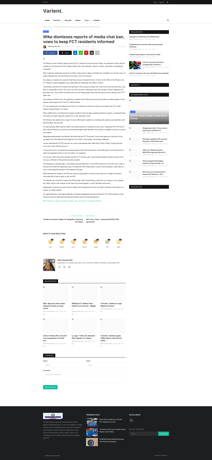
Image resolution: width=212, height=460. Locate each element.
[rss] (131, 420)
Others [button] (96, 20)
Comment (46, 370)
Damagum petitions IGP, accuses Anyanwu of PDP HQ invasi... (155, 140)
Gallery (68, 20)
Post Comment (50, 387)
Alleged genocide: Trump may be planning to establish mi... (155, 129)
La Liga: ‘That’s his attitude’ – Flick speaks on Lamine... (84, 337)
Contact (45, 2)
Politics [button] (56, 20)
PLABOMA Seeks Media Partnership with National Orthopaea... (111, 440)
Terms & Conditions (160, 455)
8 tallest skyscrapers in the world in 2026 (144, 54)
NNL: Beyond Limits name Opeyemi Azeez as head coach (54, 305)
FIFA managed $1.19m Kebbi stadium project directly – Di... (154, 162)
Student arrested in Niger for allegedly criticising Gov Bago (63, 220)
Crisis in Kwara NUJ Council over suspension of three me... (55, 338)
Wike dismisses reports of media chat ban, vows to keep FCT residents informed (72, 201)
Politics (50, 27)
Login (155, 2)
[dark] (168, 2)
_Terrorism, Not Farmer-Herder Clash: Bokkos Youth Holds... (112, 430)
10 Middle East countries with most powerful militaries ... (146, 46)
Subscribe (163, 434)
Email (88, 361)
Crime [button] (77, 20)
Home (47, 20)
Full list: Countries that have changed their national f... (153, 63)
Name (45, 361)
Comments (49, 355)
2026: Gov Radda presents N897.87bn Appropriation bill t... (155, 151)
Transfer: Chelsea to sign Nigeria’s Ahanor (111, 304)
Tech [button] (87, 20)
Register (161, 2)
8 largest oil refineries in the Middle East (144, 37)
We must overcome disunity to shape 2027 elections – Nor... (154, 173)
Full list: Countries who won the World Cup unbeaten (149, 73)
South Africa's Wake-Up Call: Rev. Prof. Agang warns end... (110, 420)
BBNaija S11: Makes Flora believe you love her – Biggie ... (84, 305)
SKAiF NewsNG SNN (53, 46)
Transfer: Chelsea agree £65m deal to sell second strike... (111, 338)
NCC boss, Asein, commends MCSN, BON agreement (102, 220)
